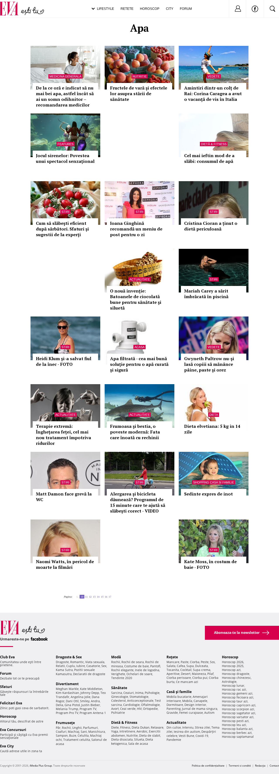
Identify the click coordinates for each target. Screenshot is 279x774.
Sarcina (116, 693)
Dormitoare (175, 705)
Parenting (174, 709)
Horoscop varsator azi (237, 717)
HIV (139, 709)
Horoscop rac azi (234, 689)
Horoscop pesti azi (235, 721)
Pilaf (210, 674)
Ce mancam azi (187, 682)
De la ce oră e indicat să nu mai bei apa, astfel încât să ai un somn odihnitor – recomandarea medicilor (65, 96)
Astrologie (229, 681)
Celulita (83, 735)
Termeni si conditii (240, 765)
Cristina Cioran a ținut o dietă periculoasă (210, 226)
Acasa (139, 347)
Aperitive (173, 674)
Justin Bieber (90, 705)
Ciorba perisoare (179, 678)
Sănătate (119, 687)
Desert (186, 674)
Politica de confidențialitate (208, 765)
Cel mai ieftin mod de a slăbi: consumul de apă (209, 158)
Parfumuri (90, 728)
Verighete (118, 674)
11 (86, 596)
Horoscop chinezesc (236, 678)
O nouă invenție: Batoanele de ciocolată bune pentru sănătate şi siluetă (135, 299)
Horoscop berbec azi (237, 733)
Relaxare (157, 727)
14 (98, 596)
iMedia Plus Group (41, 765)
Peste (205, 662)
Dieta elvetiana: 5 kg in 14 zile (212, 429)
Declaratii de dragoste (89, 674)
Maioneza (199, 674)
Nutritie (140, 76)
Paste (185, 662)
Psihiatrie (118, 712)
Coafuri (61, 731)
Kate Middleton (91, 689)
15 (102, 596)
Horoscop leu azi (234, 725)
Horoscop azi (231, 670)
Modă (116, 657)
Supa (190, 666)
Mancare (173, 662)
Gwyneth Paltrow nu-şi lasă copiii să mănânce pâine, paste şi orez (209, 364)
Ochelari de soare (139, 674)
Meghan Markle (67, 689)
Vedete (214, 76)
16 (106, 596)
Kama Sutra (64, 670)
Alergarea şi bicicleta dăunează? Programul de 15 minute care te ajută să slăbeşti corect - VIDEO (137, 502)
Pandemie (174, 740)
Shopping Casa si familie (213, 482)
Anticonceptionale (140, 700)
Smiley (85, 701)
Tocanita (173, 670)
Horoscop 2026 (232, 662)
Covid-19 (202, 736)
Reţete (172, 657)
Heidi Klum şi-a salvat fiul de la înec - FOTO (63, 361)
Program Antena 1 (93, 713)
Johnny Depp (89, 693)
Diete (115, 727)
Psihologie (152, 693)
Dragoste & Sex (69, 657)
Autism (209, 712)
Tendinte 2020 (121, 678)
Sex (103, 666)
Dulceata (201, 666)
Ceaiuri (128, 693)
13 (94, 596)
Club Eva (7, 657)
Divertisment (67, 683)
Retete (127, 8)
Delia (59, 705)
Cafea (181, 666)
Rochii (66, 728)
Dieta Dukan (141, 727)
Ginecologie (119, 697)
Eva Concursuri (13, 729)
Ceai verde (128, 709)
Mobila (187, 701)
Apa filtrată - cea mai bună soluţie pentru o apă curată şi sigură (139, 364)
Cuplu (70, 666)
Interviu (188, 727)
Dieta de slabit (149, 735)
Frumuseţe (65, 722)
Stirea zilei (202, 727)
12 (90, 596)
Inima (139, 693)
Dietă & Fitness (213, 144)
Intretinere (127, 731)
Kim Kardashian (67, 693)
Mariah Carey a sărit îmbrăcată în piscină (206, 293)
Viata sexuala (94, 662)
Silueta (139, 739)
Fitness (125, 727)
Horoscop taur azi (235, 701)
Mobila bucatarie (179, 697)
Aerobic (142, 731)
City (169, 8)
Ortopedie (150, 709)
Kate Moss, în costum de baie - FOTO (210, 564)
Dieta (213, 414)
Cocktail (186, 670)
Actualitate (139, 279)
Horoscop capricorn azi (238, 705)
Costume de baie (136, 666)
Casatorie (93, 666)
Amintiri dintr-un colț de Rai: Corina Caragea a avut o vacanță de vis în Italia (213, 93)
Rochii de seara (132, 662)
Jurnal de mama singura (199, 709)
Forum (186, 8)
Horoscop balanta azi (237, 729)
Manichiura (96, 731)
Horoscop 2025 (232, 666)
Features (65, 144)
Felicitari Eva (11, 703)
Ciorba (194, 662)
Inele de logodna (147, 670)
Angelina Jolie (80, 697)
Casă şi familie (179, 691)
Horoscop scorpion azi (238, 709)
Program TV (88, 709)
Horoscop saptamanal (238, 736)
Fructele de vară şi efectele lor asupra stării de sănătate (138, 93)
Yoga (114, 731)
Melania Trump (67, 709)
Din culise (174, 727)
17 (110, 596)
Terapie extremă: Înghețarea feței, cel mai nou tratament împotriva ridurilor (63, 434)
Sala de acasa (138, 743)
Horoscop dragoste (235, 674)
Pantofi (155, 666)
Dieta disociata (122, 739)
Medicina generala (65, 76)
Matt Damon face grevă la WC (64, 496)
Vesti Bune (186, 736)
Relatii (60, 666)
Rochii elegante (122, 670)
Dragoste (62, 662)
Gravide (172, 712)
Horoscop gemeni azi (237, 693)
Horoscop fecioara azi (237, 697)
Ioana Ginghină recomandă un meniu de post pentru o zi (136, 228)
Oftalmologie (150, 705)
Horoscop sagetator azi (238, 713)
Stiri (65, 211)
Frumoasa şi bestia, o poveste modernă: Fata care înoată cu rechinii (135, 431)
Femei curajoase (191, 712)
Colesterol (118, 700)
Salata (171, 666)
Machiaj (73, 731)
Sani (84, 731)
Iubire (80, 666)
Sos (212, 662)
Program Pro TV (67, 713)
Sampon (62, 735)
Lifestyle (105, 8)
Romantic (77, 662)
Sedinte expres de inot (208, 494)
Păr (58, 728)
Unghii (77, 728)
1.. (77, 596)
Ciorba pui (200, 678)
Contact (274, 765)
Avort (115, 709)
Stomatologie (138, 697)
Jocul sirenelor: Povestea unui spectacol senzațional (65, 158)
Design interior (195, 705)
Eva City (7, 746)
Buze (72, 735)
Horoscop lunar (233, 685)
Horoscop (149, 8)
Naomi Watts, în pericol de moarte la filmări (65, 564)
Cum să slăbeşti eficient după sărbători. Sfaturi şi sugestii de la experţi (62, 228)
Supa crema (201, 670)
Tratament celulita (76, 740)
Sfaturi (6, 686)
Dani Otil (72, 701)
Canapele (200, 701)
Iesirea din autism (187, 731)
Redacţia (260, 765)
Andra (95, 701)
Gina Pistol (72, 705)
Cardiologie (131, 705)
